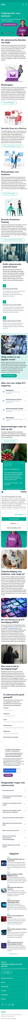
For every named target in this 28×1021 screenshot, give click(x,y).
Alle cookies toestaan (14, 518)
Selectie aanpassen (19, 514)
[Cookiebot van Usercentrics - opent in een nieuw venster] (20, 492)
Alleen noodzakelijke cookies (14, 527)
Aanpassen (13, 523)
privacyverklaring (13, 755)
